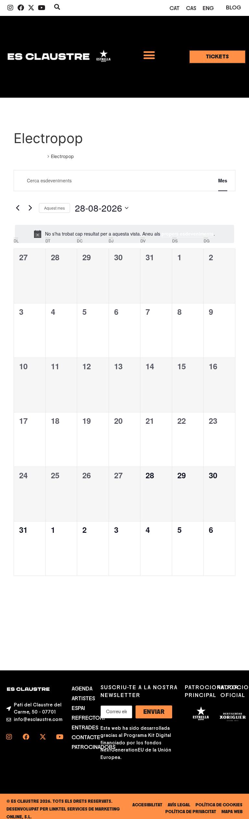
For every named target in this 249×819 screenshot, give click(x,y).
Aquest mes (54, 208)
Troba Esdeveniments (176, 180)
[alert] (124, 234)
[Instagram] (10, 8)
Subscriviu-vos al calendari (199, 595)
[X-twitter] (31, 8)
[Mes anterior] (17, 208)
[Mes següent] (30, 208)
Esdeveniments (30, 156)
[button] (149, 55)
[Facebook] (21, 8)
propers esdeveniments (187, 233)
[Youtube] (41, 8)
